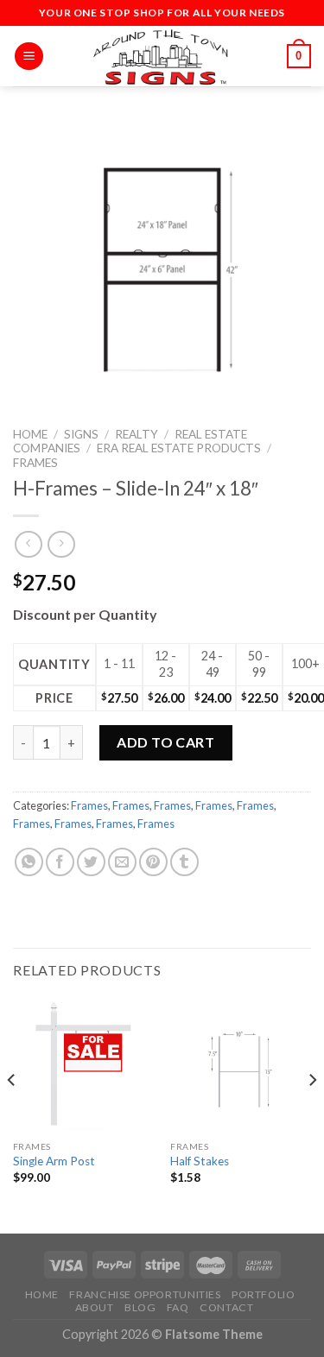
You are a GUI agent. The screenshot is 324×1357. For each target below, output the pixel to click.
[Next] (312, 1114)
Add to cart (165, 742)
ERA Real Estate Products (179, 448)
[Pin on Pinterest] (153, 862)
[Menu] (29, 56)
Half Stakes (199, 1161)
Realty (136, 434)
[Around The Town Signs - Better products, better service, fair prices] (162, 56)
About (94, 1307)
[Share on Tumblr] (184, 862)
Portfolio (263, 1294)
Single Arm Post (54, 1161)
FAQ (178, 1307)
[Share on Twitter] (91, 862)
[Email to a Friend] (122, 862)
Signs (81, 434)
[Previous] (12, 1114)
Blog (140, 1307)
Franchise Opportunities (144, 1294)
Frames (35, 463)
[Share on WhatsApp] (29, 862)
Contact (226, 1307)
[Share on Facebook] (60, 862)
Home (30, 434)
